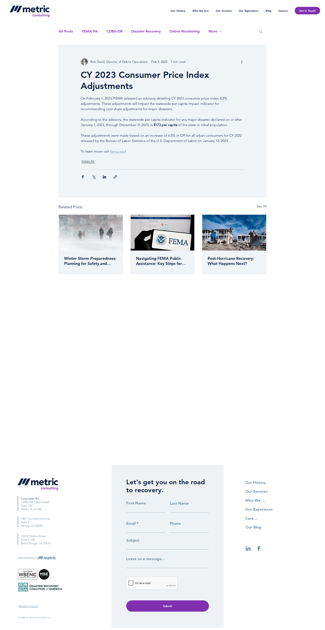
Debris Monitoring (185, 31)
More (212, 31)
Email (131, 523)
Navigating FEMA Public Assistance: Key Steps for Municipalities (159, 261)
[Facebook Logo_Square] (259, 548)
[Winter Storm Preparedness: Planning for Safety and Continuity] (91, 233)
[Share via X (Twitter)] (94, 177)
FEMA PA (90, 31)
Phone (175, 523)
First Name (136, 503)
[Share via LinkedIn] (104, 177)
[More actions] (241, 61)
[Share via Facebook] (83, 177)
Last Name (179, 503)
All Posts (66, 31)
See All (261, 206)
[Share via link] (115, 177)
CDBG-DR (114, 31)
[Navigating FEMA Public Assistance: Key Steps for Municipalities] (163, 233)
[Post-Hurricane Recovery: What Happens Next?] (234, 233)
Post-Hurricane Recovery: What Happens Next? (231, 261)
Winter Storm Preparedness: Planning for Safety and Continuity (90, 261)
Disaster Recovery (146, 31)
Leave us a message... (145, 559)
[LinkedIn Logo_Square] (248, 548)
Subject (133, 540)
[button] (261, 31)
